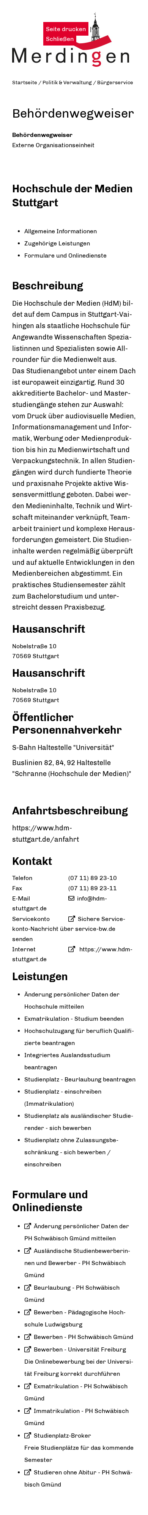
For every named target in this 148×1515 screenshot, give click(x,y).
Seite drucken (66, 29)
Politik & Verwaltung (67, 82)
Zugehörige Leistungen (57, 243)
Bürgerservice (115, 82)
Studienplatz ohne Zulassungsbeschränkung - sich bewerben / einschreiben (71, 1152)
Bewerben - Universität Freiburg (80, 1349)
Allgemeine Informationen (60, 231)
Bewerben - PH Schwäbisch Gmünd (83, 1337)
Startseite (24, 82)
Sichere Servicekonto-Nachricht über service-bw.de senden (68, 929)
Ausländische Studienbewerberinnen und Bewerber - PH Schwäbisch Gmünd (77, 1263)
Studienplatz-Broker (62, 1435)
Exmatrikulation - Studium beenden (74, 1018)
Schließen (60, 38)
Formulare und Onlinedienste (65, 255)
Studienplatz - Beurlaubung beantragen (79, 1079)
